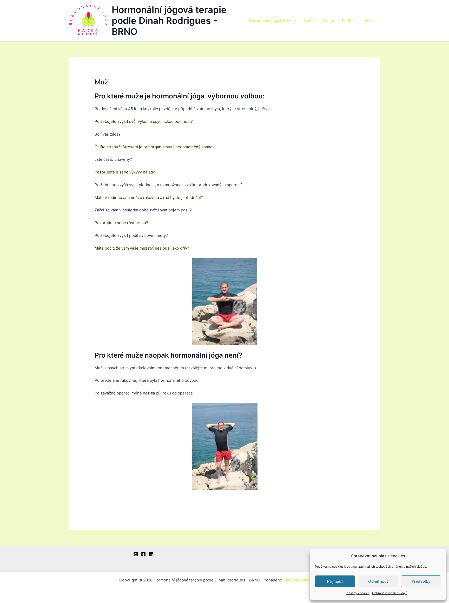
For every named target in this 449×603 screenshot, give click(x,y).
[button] (293, 20)
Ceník (309, 20)
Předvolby (421, 581)
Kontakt (349, 20)
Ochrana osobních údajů (389, 593)
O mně (328, 20)
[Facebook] (143, 554)
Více (368, 20)
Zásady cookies (357, 593)
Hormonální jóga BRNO (270, 20)
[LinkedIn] (151, 554)
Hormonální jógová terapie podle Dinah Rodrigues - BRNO (169, 20)
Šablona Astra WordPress (306, 580)
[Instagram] (135, 554)
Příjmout (335, 581)
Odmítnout (378, 581)
